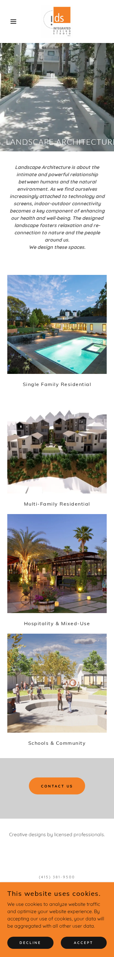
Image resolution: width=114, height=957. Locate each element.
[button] (9, 21)
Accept (83, 942)
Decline (30, 942)
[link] (57, 21)
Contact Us (57, 786)
